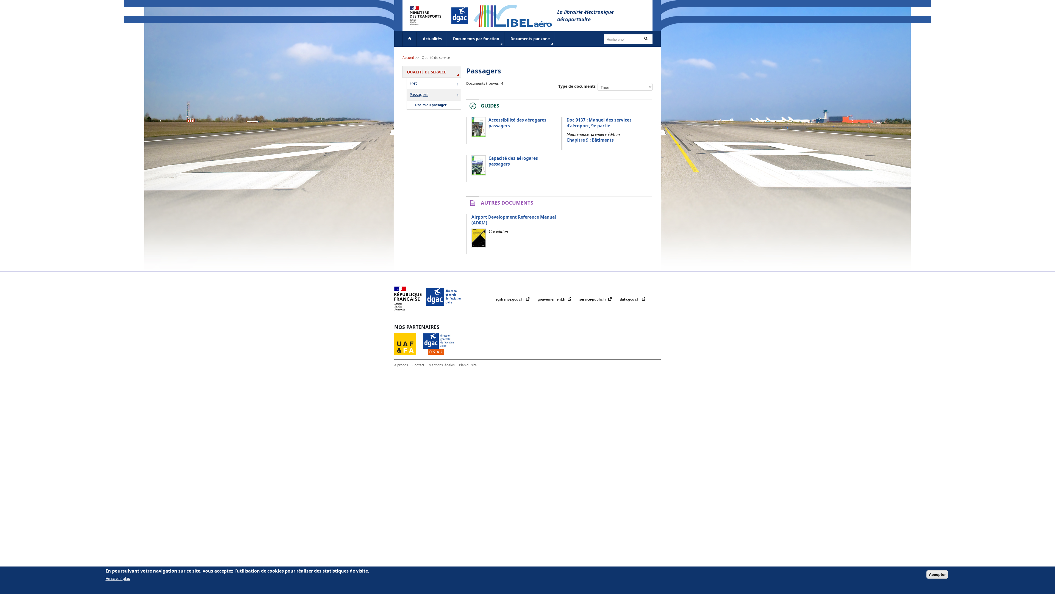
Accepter (937, 574)
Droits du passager (431, 105)
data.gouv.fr (630, 299)
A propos (401, 365)
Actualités (432, 38)
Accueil (408, 57)
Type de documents (577, 86)
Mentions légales (442, 365)
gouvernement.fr (552, 299)
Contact (418, 365)
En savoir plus (118, 578)
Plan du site (468, 365)
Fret (413, 83)
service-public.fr (593, 299)
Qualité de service (436, 57)
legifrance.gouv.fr (510, 299)
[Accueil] (515, 15)
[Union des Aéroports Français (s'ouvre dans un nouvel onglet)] (408, 343)
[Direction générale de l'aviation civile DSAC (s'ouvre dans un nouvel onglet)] (441, 343)
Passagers (419, 94)
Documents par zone (530, 38)
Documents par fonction (476, 38)
